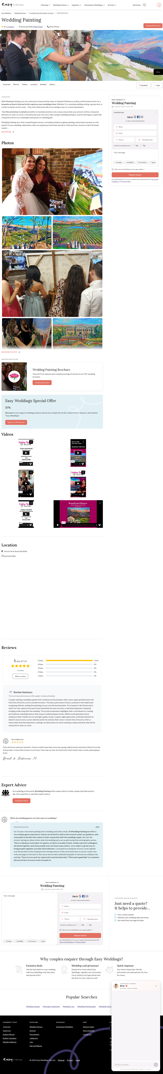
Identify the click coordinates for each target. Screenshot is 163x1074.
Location (33, 84)
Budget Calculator (9, 1038)
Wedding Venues (33, 1006)
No (144, 145)
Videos (25, 84)
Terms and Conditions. (67, 942)
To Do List (7, 1027)
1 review (10, 26)
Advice (52, 84)
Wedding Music (105, 1006)
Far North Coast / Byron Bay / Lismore (41, 13)
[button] (45, 5)
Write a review (20, 676)
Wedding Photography (86, 1006)
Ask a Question (89, 1031)
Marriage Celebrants (51, 1006)
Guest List (7, 1031)
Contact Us (87, 1034)
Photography (34, 1034)
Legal (78, 1060)
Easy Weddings (6, 13)
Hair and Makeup (36, 1046)
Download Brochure (153, 26)
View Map (38, 26)
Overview (6, 84)
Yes (136, 145)
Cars (31, 1042)
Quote (153, 162)
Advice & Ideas (88, 1027)
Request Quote (135, 175)
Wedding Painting (62, 13)
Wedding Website (9, 1042)
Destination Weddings (64, 1027)
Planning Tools (10, 1022)
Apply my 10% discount (16, 422)
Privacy (70, 1060)
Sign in (130, 117)
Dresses (33, 1031)
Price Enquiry (142, 162)
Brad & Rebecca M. (20, 758)
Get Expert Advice (21, 801)
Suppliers (34, 1022)
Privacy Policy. (126, 181)
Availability (130, 162)
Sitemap (61, 1060)
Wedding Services (20, 13)
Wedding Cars (68, 1006)
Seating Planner (9, 1034)
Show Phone (54, 26)
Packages (119, 162)
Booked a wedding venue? (122, 145)
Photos (16, 84)
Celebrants (34, 1038)
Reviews (43, 84)
